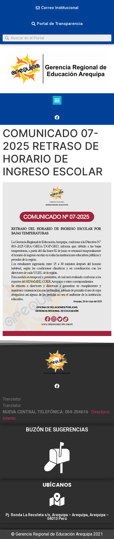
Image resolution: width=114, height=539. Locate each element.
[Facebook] (57, 117)
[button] (57, 8)
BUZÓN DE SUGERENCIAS (57, 429)
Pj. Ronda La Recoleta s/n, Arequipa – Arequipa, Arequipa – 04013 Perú (57, 517)
